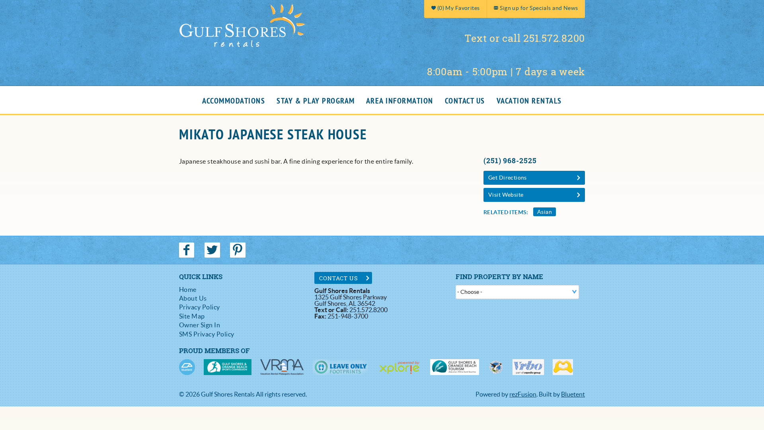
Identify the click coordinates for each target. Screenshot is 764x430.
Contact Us (465, 101)
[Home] (242, 24)
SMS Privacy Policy (206, 334)
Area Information (399, 101)
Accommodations (233, 101)
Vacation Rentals (529, 101)
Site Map (192, 316)
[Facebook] (187, 250)
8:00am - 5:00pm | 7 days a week (506, 71)
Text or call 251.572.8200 (525, 38)
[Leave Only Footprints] (340, 367)
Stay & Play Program (316, 101)
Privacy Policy (199, 307)
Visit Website (505, 195)
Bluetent (573, 394)
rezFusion (522, 394)
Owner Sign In (199, 324)
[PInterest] (238, 250)
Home (188, 289)
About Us (193, 298)
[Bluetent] (187, 367)
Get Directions (507, 177)
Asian (544, 212)
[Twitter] (213, 250)
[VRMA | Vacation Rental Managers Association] (282, 367)
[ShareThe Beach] (496, 367)
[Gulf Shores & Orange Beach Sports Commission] (227, 367)
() (457, 8)
